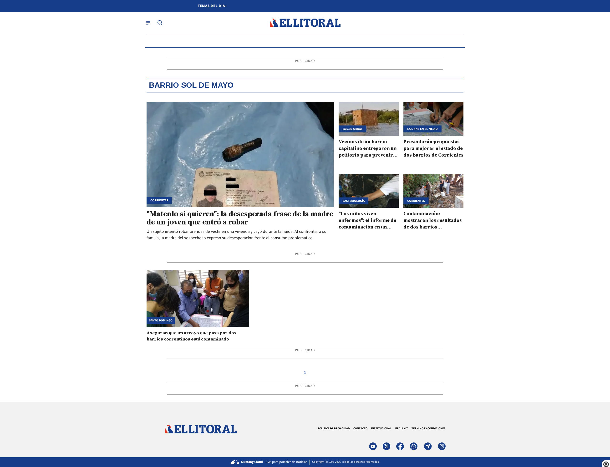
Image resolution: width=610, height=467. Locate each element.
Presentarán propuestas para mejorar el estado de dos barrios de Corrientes (433, 148)
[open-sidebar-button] (148, 22)
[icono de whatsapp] (413, 446)
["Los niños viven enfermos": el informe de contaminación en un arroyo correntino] (369, 191)
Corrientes (159, 200)
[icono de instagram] (442, 446)
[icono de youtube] (373, 446)
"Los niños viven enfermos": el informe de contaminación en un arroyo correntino (367, 223)
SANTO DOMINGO (161, 320)
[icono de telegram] (427, 446)
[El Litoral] (305, 23)
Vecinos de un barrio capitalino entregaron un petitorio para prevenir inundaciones (368, 151)
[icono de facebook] (400, 446)
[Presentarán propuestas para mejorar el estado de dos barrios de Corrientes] (433, 119)
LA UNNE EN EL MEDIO (422, 128)
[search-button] (160, 22)
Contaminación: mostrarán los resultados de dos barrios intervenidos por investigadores (432, 227)
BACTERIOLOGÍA (353, 201)
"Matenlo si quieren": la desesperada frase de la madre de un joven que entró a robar (240, 217)
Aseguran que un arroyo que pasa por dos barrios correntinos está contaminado (191, 336)
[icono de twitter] (386, 446)
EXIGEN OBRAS (352, 128)
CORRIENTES (416, 201)
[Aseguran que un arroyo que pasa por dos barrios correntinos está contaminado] (198, 298)
